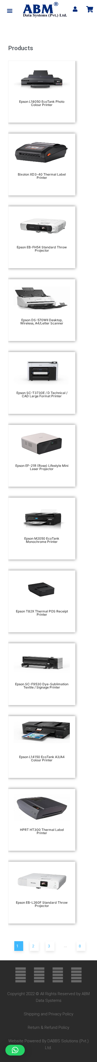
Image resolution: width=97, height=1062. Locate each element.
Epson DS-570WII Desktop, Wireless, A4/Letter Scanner (41, 321)
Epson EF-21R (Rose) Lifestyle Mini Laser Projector (41, 467)
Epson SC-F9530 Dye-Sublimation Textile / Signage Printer (41, 685)
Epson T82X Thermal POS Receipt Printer (42, 612)
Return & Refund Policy (48, 1027)
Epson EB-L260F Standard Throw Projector (42, 904)
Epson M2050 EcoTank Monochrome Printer (41, 540)
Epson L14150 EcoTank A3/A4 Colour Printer (42, 758)
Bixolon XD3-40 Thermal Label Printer (42, 176)
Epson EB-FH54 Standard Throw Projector (42, 248)
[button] (9, 10)
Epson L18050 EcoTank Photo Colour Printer (41, 103)
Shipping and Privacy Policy (48, 1014)
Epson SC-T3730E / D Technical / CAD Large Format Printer (41, 394)
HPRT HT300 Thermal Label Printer (42, 831)
